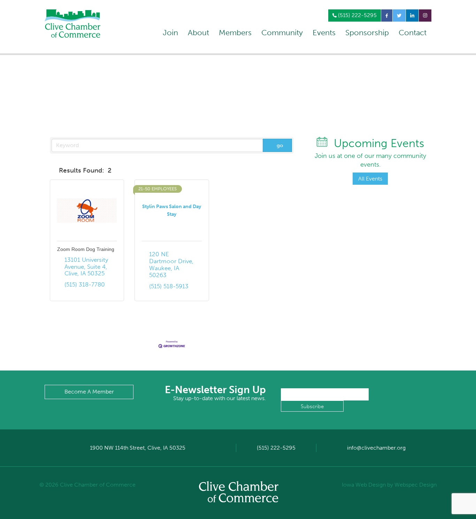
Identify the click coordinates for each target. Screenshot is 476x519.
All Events (370, 178)
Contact (413, 32)
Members (235, 32)
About (198, 32)
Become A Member (89, 391)
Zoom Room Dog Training (85, 249)
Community (282, 32)
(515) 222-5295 (357, 15)
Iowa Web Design (364, 484)
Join (170, 32)
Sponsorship (367, 32)
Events (324, 32)
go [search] (280, 145)
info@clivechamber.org (376, 447)
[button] (53, 170)
